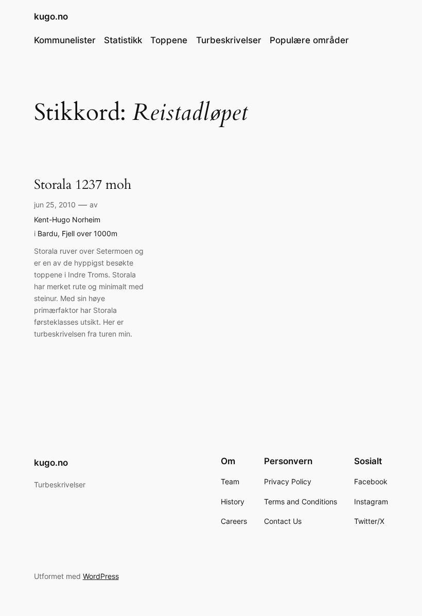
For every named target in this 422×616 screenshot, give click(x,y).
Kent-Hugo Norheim (67, 219)
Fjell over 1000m (89, 233)
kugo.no (51, 16)
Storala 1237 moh (82, 184)
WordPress (101, 576)
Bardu (48, 233)
